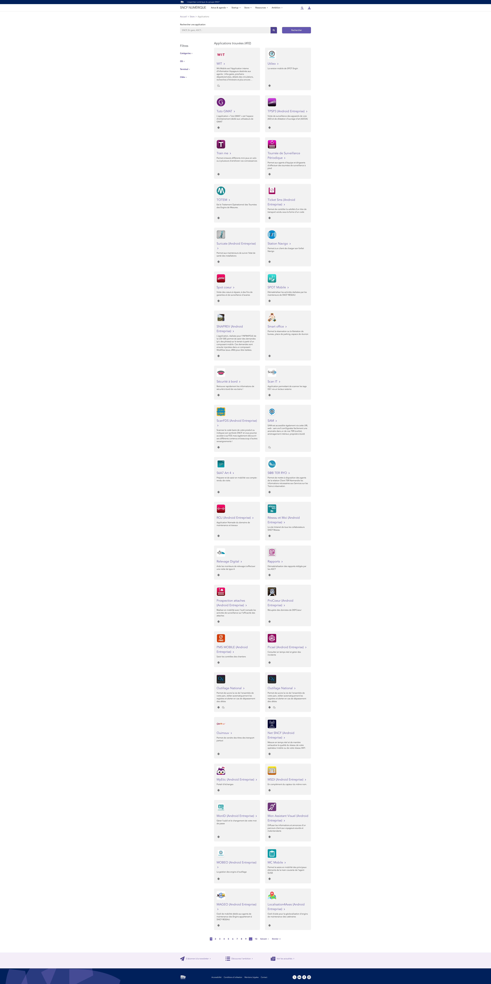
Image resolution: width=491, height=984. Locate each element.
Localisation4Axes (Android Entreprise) (286, 907)
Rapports (274, 561)
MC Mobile (276, 862)
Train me (223, 153)
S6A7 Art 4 (224, 473)
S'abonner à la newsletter (197, 958)
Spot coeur (224, 287)
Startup (235, 7)
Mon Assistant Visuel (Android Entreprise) (288, 818)
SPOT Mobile (277, 287)
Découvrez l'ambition (241, 958)
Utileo (272, 64)
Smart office (276, 326)
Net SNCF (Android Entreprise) (281, 735)
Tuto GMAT (225, 111)
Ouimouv (223, 733)
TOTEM (222, 200)
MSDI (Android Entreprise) (286, 779)
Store (246, 7)
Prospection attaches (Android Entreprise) (231, 603)
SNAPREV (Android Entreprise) (230, 329)
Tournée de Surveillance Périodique (284, 155)
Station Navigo (278, 243)
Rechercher (296, 30)
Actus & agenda (218, 7)
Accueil (183, 16)
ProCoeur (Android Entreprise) (280, 603)
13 (256, 939)
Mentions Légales (251, 977)
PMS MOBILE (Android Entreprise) (232, 649)
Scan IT (273, 381)
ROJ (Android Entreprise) (234, 518)
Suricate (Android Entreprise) (236, 243)
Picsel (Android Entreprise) (286, 647)
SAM (271, 421)
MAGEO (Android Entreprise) (236, 904)
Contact (264, 977)
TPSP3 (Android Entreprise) (286, 111)
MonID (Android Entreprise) (236, 816)
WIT (220, 64)
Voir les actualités (284, 958)
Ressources (260, 7)
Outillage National (230, 688)
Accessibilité (216, 977)
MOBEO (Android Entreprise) (236, 862)
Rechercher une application (192, 24)
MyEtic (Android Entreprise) (236, 779)
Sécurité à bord (227, 381)
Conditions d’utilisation (233, 977)
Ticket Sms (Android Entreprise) (281, 202)
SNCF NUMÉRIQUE (193, 7)
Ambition (276, 7)
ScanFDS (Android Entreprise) (237, 421)
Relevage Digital (228, 561)
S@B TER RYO (278, 473)
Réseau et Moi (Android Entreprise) (284, 520)
